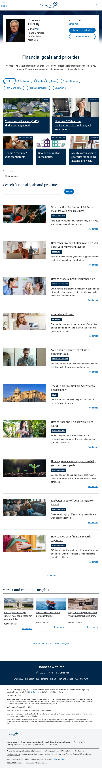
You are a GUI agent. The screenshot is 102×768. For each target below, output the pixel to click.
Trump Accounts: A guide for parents (16, 155)
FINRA (55, 759)
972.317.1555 (75, 20)
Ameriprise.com (12, 742)
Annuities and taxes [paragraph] (62, 314)
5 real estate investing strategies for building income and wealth (83, 157)
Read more (93, 229)
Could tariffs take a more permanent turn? (48, 614)
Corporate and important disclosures (34, 742)
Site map (53, 745)
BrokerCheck (35, 692)
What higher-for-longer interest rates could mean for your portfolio (18, 615)
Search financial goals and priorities (30, 185)
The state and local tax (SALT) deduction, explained (22, 123)
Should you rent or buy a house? (49, 155)
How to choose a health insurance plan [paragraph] (73, 279)
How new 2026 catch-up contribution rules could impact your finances (73, 125)
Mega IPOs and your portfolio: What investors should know (82, 614)
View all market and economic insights (51, 643)
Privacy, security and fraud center (20, 745)
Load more (51, 575)
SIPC (62, 759)
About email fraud (41, 745)
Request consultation (82, 30)
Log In (94, 4)
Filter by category (8, 171)
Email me (73, 24)
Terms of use (79, 742)
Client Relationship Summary (60, 742)
